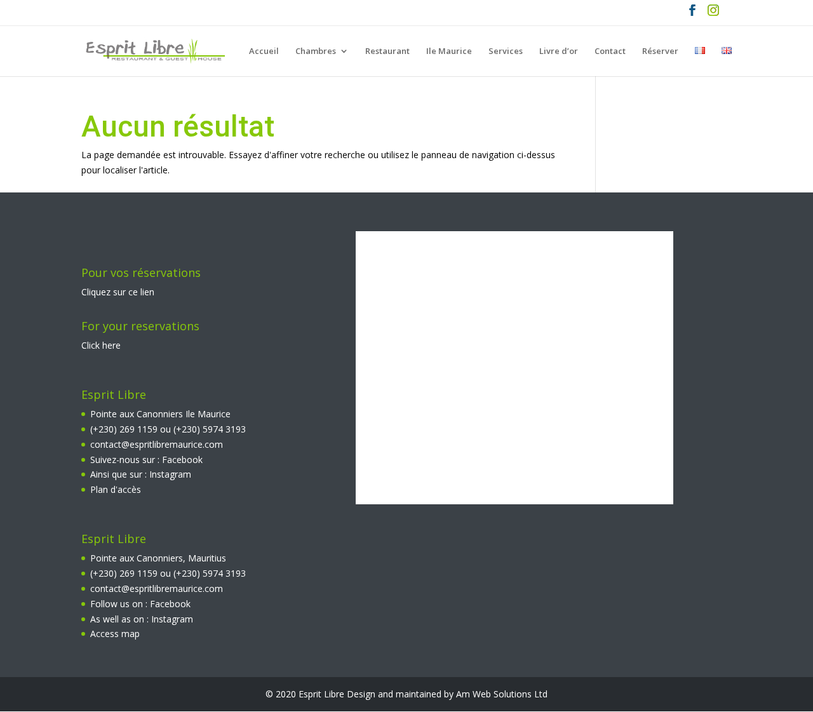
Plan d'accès (115, 489)
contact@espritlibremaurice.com (156, 444)
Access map (115, 634)
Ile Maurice (449, 51)
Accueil (264, 51)
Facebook (182, 459)
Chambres (315, 51)
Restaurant (387, 51)
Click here (101, 345)
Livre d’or (558, 51)
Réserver (660, 51)
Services (505, 51)
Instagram (170, 474)
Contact (610, 51)
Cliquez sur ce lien (117, 292)
